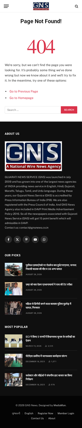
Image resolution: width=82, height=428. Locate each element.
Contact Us (37, 418)
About (51, 418)
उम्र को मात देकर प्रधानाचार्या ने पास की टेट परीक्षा (49, 284)
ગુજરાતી (16, 413)
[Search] (76, 6)
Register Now (45, 413)
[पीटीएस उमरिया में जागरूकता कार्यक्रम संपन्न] (13, 360)
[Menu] (6, 6)
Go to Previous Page (24, 91)
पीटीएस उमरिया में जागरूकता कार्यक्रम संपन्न (46, 356)
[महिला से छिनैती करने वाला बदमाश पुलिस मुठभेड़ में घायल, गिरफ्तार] (13, 308)
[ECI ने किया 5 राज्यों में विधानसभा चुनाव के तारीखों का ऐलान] (13, 341)
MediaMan (60, 405)
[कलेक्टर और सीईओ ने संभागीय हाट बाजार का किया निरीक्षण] (13, 379)
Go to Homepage (21, 98)
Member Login (66, 413)
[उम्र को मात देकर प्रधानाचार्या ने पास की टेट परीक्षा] (13, 288)
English (29, 413)
